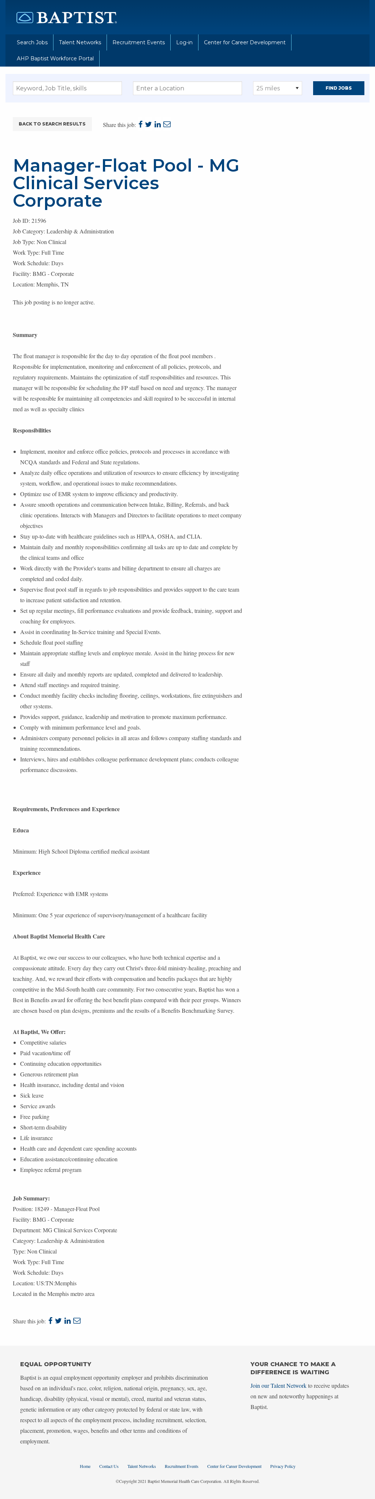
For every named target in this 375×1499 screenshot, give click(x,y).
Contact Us (109, 1466)
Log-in (184, 42)
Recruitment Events (138, 42)
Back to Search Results (52, 124)
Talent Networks (80, 42)
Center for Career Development (245, 42)
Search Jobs (32, 42)
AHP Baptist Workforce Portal (55, 58)
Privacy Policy (283, 1466)
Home (85, 1466)
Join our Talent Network (278, 1385)
